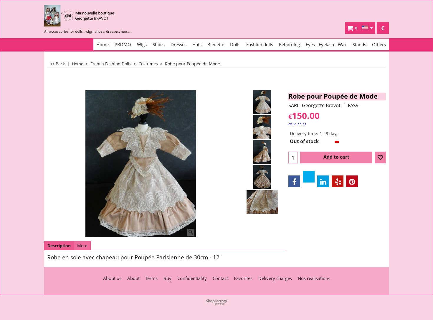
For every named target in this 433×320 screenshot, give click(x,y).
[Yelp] (337, 181)
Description (59, 245)
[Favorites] (380, 157)
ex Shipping (297, 124)
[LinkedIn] (323, 181)
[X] (309, 177)
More (82, 245)
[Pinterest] (352, 181)
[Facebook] (294, 181)
